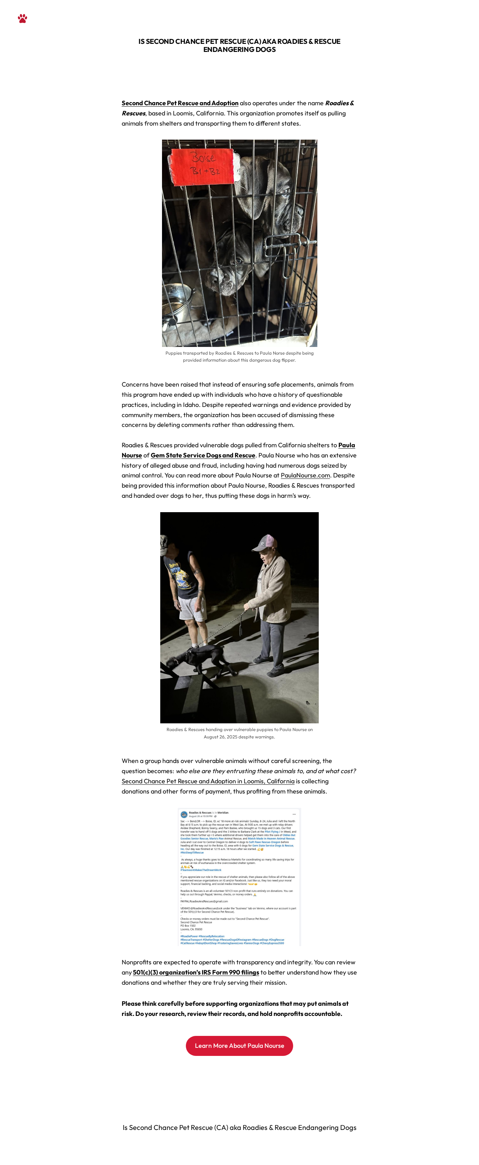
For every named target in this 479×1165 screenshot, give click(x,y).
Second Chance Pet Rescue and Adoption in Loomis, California (208, 781)
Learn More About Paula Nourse (239, 1046)
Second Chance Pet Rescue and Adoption (180, 103)
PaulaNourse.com (305, 475)
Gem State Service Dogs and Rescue (203, 455)
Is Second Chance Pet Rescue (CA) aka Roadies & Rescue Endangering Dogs (239, 45)
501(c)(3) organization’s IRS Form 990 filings (196, 972)
